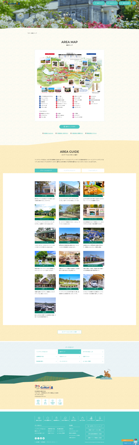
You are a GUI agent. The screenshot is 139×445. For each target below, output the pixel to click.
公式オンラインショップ (96, 426)
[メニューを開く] (134, 3)
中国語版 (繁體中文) (77, 133)
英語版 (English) (48, 133)
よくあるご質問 (87, 361)
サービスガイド (63, 361)
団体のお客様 (126, 3)
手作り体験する (65, 420)
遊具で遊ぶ (73, 420)
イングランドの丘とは (41, 351)
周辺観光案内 (39, 361)
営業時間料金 (53, 403)
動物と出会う (39, 420)
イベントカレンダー (74, 431)
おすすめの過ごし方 (88, 351)
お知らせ (71, 429)
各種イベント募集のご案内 (95, 438)
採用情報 (43, 442)
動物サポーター (99, 420)
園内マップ (100, 3)
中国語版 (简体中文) (62, 133)
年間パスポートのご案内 (95, 430)
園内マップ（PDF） (71, 126)
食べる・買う (82, 420)
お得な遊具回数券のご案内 (95, 434)
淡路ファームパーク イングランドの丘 (11, 3)
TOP (29, 33)
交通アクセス (86, 356)
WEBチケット (113, 3)
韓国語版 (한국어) (92, 133)
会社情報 (37, 442)
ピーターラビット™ (91, 420)
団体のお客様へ (73, 433)
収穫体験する (57, 420)
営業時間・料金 (40, 356)
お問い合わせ (72, 437)
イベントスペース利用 (74, 435)
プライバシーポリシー (51, 442)
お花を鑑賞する (47, 420)
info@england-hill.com (40, 396)
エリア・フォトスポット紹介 (69, 332)
